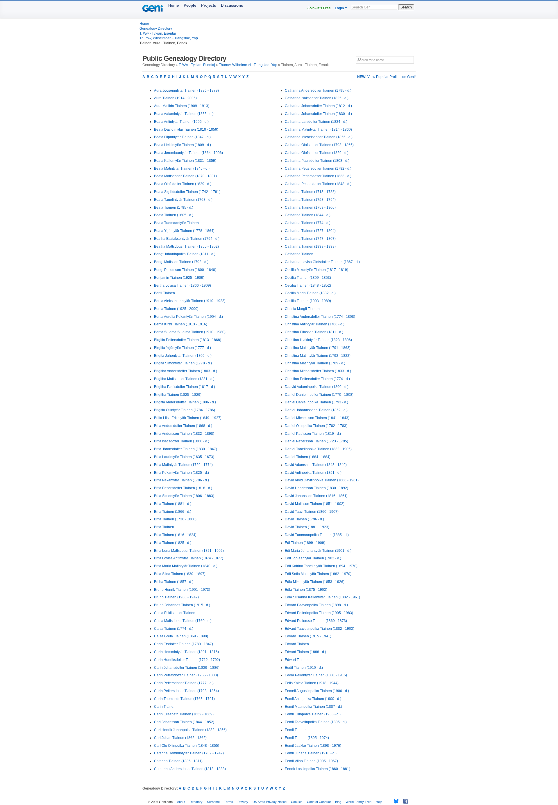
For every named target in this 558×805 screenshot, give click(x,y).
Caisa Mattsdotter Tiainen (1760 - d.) (183, 621)
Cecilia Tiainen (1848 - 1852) (308, 285)
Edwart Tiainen (297, 660)
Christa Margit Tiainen (302, 309)
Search (406, 7)
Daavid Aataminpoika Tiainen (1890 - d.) (316, 387)
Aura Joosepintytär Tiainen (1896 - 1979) (186, 90)
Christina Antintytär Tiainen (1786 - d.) (314, 324)
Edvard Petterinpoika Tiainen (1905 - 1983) (319, 613)
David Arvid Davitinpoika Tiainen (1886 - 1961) (322, 480)
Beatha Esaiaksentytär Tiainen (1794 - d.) (186, 239)
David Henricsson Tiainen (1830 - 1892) (316, 488)
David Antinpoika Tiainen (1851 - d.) (313, 473)
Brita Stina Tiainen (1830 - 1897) (179, 574)
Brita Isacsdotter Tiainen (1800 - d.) (181, 441)
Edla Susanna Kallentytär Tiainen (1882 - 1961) (322, 597)
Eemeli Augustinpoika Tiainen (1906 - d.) (317, 691)
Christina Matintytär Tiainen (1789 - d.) (315, 363)
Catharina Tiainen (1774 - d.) (307, 223)
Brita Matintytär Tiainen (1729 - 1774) (183, 465)
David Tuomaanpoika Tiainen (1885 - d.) (317, 535)
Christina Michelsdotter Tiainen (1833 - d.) (318, 371)
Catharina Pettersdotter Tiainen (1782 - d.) (318, 168)
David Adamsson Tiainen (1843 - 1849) (316, 465)
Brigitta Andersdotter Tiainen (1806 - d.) (185, 402)
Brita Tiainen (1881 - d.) (172, 504)
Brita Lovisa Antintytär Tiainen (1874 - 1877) (188, 558)
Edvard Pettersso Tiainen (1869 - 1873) (316, 621)
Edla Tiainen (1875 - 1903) (306, 590)
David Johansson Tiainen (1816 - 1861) (316, 496)
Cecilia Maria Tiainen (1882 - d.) (310, 293)
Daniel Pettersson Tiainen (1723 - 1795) (316, 441)
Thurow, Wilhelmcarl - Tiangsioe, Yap (169, 38)
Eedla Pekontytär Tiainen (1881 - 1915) (316, 675)
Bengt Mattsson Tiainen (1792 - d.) (181, 262)
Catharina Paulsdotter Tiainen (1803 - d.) (317, 161)
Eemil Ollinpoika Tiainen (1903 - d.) (313, 714)
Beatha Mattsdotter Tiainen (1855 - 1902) (186, 246)
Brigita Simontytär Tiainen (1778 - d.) (183, 363)
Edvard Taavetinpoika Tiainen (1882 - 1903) (319, 629)
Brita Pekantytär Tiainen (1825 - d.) (181, 473)
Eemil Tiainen (296, 730)
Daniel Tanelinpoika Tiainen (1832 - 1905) (318, 449)
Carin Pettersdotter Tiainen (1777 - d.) (184, 683)
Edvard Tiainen (297, 644)
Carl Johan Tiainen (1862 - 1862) (180, 738)
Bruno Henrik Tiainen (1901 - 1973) (182, 590)
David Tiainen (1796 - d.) (304, 519)
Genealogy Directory (156, 28)
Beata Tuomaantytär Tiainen (176, 223)
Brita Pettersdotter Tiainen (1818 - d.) (183, 488)
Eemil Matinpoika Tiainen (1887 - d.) (313, 707)
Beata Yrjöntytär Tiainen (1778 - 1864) (184, 231)
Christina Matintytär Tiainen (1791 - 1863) (317, 348)
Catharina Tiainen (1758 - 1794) (310, 200)
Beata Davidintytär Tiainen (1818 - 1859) (186, 129)
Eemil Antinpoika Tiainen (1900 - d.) (313, 699)
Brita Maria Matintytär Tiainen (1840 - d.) (185, 566)
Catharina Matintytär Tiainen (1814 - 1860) (318, 129)
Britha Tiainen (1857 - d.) (173, 582)
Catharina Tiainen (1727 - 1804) (310, 231)
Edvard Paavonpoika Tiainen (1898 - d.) (316, 605)
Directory (196, 802)
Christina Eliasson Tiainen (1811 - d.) (314, 332)
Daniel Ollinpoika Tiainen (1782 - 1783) (316, 426)
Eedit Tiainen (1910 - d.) (304, 668)
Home (173, 5)
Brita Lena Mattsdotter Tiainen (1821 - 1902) (189, 551)
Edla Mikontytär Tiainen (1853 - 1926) (314, 582)
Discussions (232, 5)
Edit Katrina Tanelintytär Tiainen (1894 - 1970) (321, 566)
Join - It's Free (319, 8)
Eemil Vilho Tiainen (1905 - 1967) (311, 761)
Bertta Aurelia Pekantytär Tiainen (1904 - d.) (188, 317)
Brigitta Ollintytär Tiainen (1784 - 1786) (184, 410)
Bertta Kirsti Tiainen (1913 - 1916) (180, 324)
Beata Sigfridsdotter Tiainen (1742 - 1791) (187, 192)
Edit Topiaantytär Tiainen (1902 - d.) (313, 558)
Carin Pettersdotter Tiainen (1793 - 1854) (186, 691)
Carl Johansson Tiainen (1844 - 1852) (184, 722)
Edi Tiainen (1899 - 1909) (305, 543)
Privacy (242, 802)
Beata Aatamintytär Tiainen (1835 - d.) (184, 114)
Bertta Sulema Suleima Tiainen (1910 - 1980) (190, 332)
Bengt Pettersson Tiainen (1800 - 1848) (185, 270)
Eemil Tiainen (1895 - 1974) (307, 738)
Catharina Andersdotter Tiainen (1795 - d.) (318, 90)
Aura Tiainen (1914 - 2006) (175, 98)
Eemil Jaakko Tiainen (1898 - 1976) (313, 746)
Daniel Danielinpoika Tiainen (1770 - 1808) (319, 395)
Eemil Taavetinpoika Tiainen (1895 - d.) (316, 722)
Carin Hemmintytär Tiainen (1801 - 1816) (186, 652)
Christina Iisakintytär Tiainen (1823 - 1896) (318, 340)
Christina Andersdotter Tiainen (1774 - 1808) (320, 317)
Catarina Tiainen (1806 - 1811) (178, 761)
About (181, 802)
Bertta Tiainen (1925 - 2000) (176, 309)
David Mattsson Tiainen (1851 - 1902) (314, 504)
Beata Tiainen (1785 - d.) (173, 207)
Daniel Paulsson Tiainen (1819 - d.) (313, 434)
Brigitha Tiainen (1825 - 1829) (177, 395)
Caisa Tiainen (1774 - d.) (173, 629)
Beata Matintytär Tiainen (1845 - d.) (182, 168)
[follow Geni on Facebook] (404, 801)
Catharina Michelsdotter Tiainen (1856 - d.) (319, 137)
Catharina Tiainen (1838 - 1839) (310, 246)
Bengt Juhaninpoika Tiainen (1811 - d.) (184, 254)
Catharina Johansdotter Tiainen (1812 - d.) (318, 106)
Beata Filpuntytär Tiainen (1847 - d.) (182, 137)
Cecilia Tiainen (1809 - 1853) (308, 278)
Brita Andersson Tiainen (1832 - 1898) (184, 434)
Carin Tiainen (165, 707)
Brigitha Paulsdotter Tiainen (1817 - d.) (184, 387)
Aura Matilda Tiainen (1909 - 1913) (181, 106)
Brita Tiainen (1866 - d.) (172, 512)
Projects (208, 5)
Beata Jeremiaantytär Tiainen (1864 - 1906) (188, 153)
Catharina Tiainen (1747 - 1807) (310, 239)
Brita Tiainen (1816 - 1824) (175, 535)
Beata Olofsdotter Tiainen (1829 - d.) (182, 184)
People (190, 5)
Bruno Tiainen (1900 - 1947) (176, 597)
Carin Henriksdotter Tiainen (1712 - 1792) (187, 660)
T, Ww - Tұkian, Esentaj (158, 33)
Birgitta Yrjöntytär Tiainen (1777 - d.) (182, 348)
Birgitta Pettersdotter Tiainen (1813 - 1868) (187, 340)
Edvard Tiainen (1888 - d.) (305, 652)
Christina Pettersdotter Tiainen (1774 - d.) (317, 379)
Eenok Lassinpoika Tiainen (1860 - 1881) (317, 769)
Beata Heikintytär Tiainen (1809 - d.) (182, 145)
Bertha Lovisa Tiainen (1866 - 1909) (182, 285)
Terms (228, 802)
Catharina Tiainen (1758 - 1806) (310, 207)
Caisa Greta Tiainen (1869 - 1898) (181, 636)
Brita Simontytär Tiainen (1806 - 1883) (184, 496)
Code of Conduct (319, 802)
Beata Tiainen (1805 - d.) (173, 215)
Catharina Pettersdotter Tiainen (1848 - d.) (318, 184)
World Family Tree (358, 802)
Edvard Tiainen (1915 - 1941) (308, 636)
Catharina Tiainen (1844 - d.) (307, 215)
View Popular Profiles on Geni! (386, 77)
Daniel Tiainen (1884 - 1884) (307, 457)
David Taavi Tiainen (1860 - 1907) (312, 512)
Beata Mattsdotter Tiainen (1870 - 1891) (185, 176)
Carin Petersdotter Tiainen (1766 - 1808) (186, 675)
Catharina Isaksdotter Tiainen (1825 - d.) (316, 98)
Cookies (297, 802)
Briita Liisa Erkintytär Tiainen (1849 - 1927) (187, 418)
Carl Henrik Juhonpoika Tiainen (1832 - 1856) (190, 730)
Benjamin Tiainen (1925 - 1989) (179, 278)
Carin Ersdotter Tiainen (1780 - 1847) (183, 644)
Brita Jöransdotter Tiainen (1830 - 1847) (185, 449)
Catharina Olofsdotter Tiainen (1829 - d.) (316, 153)
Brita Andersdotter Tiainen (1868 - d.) (183, 426)
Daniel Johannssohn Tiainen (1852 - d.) (316, 410)
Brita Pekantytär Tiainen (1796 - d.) (181, 480)
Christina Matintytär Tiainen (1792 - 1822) (317, 356)
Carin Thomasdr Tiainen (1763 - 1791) (184, 699)
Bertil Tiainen (164, 293)
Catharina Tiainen (299, 254)
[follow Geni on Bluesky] (394, 801)
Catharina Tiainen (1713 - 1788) (310, 192)
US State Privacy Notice (270, 802)
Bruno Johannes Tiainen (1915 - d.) (182, 605)
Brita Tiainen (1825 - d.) (172, 543)
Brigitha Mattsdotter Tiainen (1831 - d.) (184, 379)
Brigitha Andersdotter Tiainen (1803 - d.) (185, 371)
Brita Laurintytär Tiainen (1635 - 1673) (184, 457)
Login (339, 8)
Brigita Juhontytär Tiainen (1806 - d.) (183, 356)
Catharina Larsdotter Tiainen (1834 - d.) (316, 122)
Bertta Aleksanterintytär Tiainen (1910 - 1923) (190, 301)
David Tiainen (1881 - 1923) (307, 527)
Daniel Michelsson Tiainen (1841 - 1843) (317, 418)
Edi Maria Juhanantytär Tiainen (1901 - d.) (318, 551)
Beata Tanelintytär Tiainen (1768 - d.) (183, 200)
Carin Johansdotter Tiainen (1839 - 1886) (186, 668)
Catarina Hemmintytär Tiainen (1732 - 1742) (189, 753)
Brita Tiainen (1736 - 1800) (175, 519)
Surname (213, 802)
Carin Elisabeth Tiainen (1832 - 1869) (184, 714)
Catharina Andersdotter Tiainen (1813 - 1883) (190, 769)
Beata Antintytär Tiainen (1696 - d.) (181, 122)
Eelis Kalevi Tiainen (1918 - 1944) (312, 683)
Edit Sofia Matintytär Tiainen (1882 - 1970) (318, 574)
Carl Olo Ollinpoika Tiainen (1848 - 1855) (186, 746)
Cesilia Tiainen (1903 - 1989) (308, 301)
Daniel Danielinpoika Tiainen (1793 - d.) (316, 402)
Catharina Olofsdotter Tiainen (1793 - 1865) (319, 145)
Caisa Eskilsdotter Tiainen (174, 613)
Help (379, 802)
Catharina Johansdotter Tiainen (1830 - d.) (318, 114)
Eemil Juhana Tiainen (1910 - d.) (311, 753)
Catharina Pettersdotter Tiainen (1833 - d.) (318, 176)
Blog (338, 802)
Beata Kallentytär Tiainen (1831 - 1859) (185, 161)
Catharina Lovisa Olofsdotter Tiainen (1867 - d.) (322, 262)
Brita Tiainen (164, 527)
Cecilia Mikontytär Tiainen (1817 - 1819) (316, 270)
